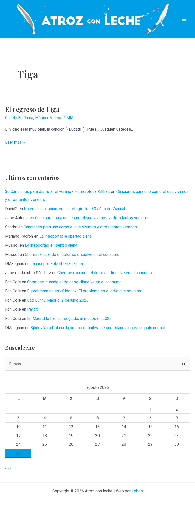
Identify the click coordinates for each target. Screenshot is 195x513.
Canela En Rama (19, 117)
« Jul (9, 467)
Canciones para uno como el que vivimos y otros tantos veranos (91, 217)
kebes (137, 491)
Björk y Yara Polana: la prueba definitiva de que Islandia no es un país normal (97, 327)
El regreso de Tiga (32, 109)
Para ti (33, 309)
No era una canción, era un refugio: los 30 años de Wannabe (76, 208)
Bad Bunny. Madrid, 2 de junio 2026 (58, 300)
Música (41, 117)
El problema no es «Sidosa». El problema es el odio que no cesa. (84, 291)
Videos (56, 117)
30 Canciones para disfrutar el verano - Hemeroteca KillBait (57, 191)
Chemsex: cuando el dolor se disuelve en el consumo (72, 254)
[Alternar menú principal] (184, 19)
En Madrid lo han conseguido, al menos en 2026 (69, 318)
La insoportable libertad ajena (65, 236)
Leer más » (15, 142)
